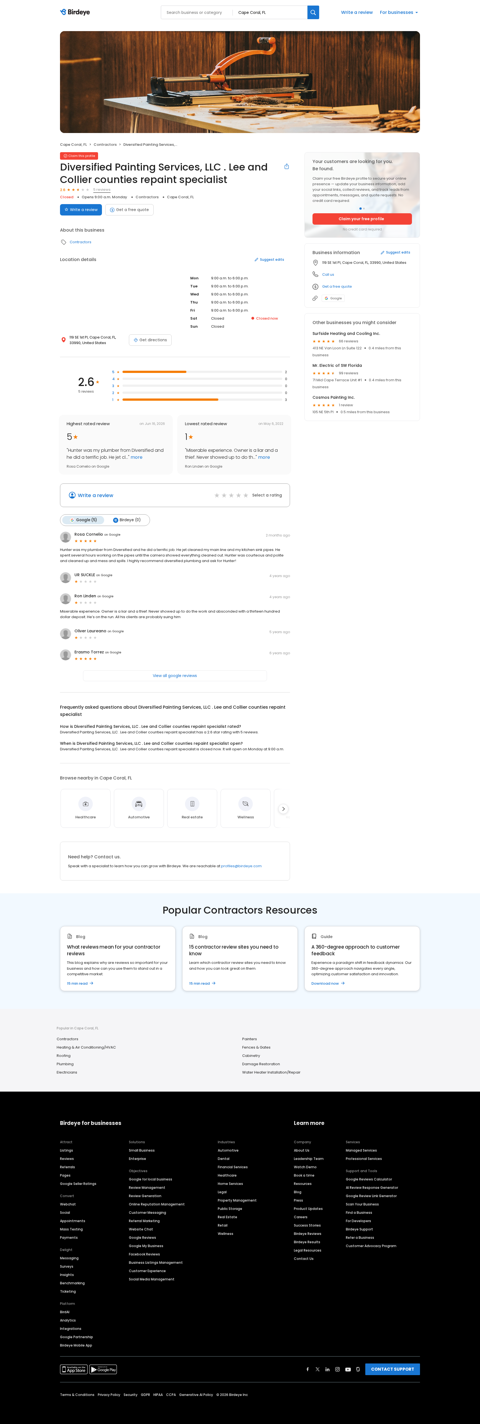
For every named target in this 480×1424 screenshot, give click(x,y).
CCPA (171, 1394)
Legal (222, 1192)
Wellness (225, 1233)
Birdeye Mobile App (76, 1345)
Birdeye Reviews (307, 1233)
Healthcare (227, 1175)
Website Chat (141, 1229)
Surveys (66, 1266)
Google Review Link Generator (371, 1196)
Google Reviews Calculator (369, 1179)
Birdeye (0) (130, 520)
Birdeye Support (359, 1229)
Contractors (105, 144)
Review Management (147, 1187)
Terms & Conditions (77, 1394)
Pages (65, 1175)
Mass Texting (71, 1229)
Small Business (142, 1150)
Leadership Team (309, 1158)
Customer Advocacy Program (371, 1246)
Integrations (70, 1328)
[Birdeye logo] (76, 12)
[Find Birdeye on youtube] (348, 1369)
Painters (249, 1039)
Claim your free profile (361, 219)
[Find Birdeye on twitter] (318, 1369)
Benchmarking (72, 1283)
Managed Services (361, 1150)
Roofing (64, 1055)
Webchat (68, 1204)
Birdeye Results (307, 1242)
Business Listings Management (156, 1262)
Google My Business (146, 1246)
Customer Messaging (147, 1212)
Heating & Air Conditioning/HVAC (86, 1047)
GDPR (145, 1394)
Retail (223, 1225)
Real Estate (227, 1217)
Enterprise (137, 1158)
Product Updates (308, 1208)
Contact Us (304, 1258)
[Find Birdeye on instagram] (337, 1369)
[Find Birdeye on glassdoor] (358, 1369)
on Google (112, 534)
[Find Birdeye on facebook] (308, 1369)
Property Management (237, 1200)
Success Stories (307, 1225)
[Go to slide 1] (360, 208)
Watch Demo (305, 1167)
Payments (69, 1237)
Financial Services (233, 1167)
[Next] (283, 809)
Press (298, 1200)
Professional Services (364, 1158)
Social (65, 1212)
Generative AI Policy (196, 1394)
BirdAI (64, 1312)
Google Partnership (76, 1337)
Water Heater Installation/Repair (271, 1072)
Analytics (68, 1320)
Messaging (69, 1258)
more (135, 457)
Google (336, 298)
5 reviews (102, 189)
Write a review (357, 12)
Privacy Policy (109, 1394)
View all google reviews (175, 675)
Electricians (67, 1072)
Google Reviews (142, 1237)
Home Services (230, 1183)
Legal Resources (307, 1250)
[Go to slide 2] (364, 208)
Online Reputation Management (157, 1204)
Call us (328, 274)
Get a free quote (132, 209)
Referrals (67, 1167)
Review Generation (145, 1196)
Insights (67, 1274)
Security (131, 1394)
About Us (301, 1150)
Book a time (304, 1175)
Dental (223, 1158)
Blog (297, 1192)
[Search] (313, 12)
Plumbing (65, 1064)
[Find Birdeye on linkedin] (327, 1369)
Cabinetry (251, 1055)
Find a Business (359, 1212)
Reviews (67, 1158)
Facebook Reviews (144, 1254)
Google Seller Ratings (78, 1183)
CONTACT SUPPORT (392, 1369)
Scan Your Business (362, 1204)
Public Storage (230, 1208)
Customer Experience (147, 1270)
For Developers (358, 1221)
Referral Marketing (144, 1221)
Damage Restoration (261, 1064)
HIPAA (158, 1394)
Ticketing (68, 1291)
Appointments (72, 1221)
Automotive (228, 1150)
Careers (301, 1217)
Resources (303, 1183)
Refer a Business (360, 1237)
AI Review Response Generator (372, 1187)
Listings (66, 1150)
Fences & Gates (256, 1047)
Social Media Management (151, 1279)
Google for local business (150, 1179)
